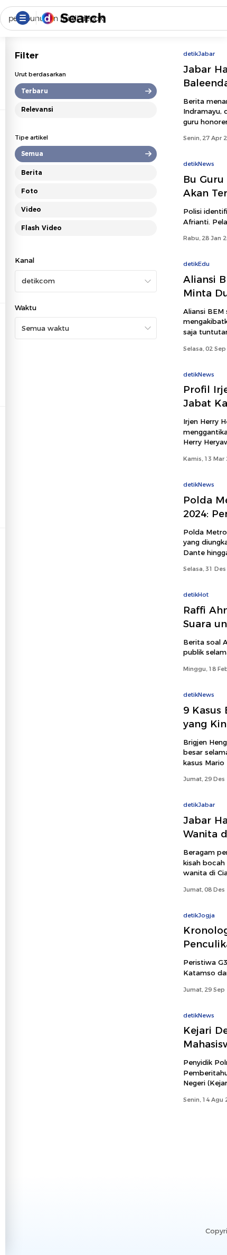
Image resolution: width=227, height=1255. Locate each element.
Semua (32, 153)
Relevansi (37, 109)
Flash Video (41, 228)
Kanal (24, 260)
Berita (31, 172)
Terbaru (34, 91)
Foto (29, 191)
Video (31, 209)
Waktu (25, 307)
